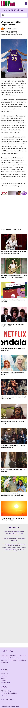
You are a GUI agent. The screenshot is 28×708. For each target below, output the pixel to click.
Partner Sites (6, 682)
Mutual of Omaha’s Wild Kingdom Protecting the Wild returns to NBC (12, 494)
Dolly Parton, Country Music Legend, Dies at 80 (12, 373)
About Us (4, 674)
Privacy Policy (6, 691)
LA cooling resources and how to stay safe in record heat (13, 519)
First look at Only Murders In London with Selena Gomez (13, 446)
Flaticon (4, 695)
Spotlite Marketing (13, 706)
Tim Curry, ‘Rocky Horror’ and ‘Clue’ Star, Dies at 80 (12, 325)
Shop (3, 678)
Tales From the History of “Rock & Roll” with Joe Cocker (13, 397)
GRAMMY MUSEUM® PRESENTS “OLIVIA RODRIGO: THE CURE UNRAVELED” (14, 276)
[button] (26, 3)
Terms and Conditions (9, 693)
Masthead (4, 676)
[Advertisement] (14, 211)
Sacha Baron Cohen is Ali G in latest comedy (12, 422)
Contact (4, 680)
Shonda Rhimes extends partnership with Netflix (13, 349)
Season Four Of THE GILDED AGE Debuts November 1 (14, 470)
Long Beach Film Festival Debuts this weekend (13, 300)
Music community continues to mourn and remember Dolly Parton (13, 252)
